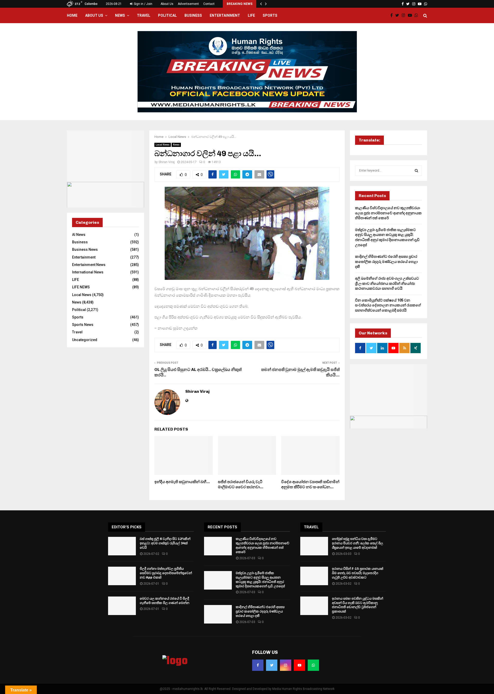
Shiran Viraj (166, 162)
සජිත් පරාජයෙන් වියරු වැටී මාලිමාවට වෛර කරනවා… (240, 484)
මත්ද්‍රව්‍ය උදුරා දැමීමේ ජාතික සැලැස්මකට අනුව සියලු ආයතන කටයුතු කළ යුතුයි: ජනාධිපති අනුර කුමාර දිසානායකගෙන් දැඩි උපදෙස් (260, 579)
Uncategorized (84, 340)
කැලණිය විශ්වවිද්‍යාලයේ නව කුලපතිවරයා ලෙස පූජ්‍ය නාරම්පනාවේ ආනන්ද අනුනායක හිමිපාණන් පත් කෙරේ (388, 213)
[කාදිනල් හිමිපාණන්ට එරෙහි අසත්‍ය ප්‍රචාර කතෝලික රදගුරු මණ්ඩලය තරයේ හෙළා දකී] (218, 614)
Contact (209, 4)
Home (72, 15)
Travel (143, 15)
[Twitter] (398, 15)
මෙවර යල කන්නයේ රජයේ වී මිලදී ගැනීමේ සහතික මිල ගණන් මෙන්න (164, 601)
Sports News (82, 325)
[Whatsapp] (417, 15)
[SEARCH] (416, 170)
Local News (163, 144)
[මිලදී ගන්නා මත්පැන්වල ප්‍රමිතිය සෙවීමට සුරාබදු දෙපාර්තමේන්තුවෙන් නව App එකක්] (122, 576)
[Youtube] (411, 15)
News (120, 15)
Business (193, 15)
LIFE (251, 15)
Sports (270, 15)
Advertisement (188, 4)
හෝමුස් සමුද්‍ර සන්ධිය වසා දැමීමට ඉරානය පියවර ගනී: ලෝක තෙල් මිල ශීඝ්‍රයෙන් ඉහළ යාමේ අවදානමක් (357, 543)
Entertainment (225, 15)
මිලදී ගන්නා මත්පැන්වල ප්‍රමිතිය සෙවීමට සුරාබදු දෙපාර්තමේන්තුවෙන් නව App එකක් (166, 573)
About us (94, 15)
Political (167, 15)
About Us (167, 4)
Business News (85, 249)
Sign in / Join (142, 4)
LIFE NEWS (81, 287)
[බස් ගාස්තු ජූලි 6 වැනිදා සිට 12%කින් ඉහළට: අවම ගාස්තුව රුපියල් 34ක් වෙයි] (122, 546)
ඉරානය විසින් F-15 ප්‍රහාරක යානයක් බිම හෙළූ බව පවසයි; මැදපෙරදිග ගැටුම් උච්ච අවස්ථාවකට (357, 573)
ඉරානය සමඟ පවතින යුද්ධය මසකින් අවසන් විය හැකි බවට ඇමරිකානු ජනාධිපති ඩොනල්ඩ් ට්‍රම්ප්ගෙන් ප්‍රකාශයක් (357, 605)
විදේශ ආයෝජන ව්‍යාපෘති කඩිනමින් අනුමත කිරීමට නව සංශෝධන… (310, 484)
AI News (78, 235)
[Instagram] (405, 15)
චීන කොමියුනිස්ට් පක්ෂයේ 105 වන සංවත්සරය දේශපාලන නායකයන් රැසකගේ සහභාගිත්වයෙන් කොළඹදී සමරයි (388, 305)
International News (87, 272)
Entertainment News (88, 265)
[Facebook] (392, 15)
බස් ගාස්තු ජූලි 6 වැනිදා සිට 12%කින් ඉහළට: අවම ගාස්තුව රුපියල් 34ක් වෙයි (165, 543)
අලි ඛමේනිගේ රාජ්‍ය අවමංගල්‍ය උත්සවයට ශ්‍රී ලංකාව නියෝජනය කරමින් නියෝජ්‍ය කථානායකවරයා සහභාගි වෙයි (387, 283)
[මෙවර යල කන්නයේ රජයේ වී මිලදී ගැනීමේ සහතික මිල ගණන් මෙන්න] (122, 606)
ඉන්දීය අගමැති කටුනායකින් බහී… (182, 481)
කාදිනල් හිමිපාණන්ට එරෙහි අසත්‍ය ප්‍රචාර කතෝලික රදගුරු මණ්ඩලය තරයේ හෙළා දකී (386, 261)
